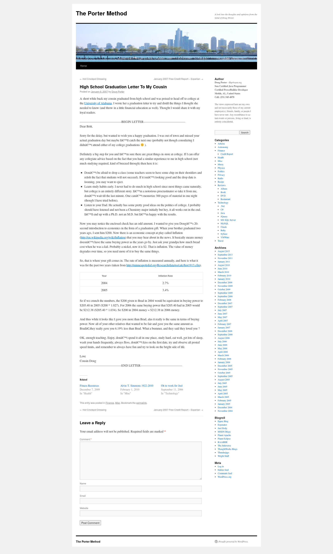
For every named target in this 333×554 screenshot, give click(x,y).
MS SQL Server (228, 219)
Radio (220, 178)
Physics (221, 167)
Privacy (221, 174)
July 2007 (222, 310)
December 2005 (225, 365)
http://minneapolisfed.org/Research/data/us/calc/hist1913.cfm (163, 265)
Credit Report (227, 153)
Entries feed (223, 469)
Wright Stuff (223, 455)
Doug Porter (118, 91)
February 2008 (224, 299)
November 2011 (225, 258)
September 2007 (225, 306)
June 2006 (222, 344)
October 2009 (224, 289)
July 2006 (222, 341)
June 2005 (222, 386)
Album (224, 188)
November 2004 (225, 410)
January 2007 (224, 327)
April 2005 (223, 393)
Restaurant (225, 199)
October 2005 (224, 372)
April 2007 (223, 320)
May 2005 (222, 389)
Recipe (221, 181)
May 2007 (222, 317)
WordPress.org (224, 476)
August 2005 (224, 379)
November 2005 (225, 369)
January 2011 (224, 261)
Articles (221, 143)
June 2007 (222, 313)
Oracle (224, 226)
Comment (86, 439)
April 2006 (223, 351)
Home (83, 65)
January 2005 (224, 403)
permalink (141, 402)
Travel (220, 240)
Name (83, 483)
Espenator (222, 424)
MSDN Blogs (224, 431)
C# (222, 209)
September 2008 (225, 296)
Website (84, 508)
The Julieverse (224, 445)
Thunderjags (223, 452)
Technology (223, 202)
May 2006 (222, 348)
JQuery (224, 216)
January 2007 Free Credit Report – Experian (178, 78)
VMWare (225, 237)
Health (221, 157)
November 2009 (225, 285)
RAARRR (222, 442)
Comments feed (225, 473)
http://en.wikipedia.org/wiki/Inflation (103, 237)
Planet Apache (224, 435)
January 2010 (224, 278)
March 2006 (223, 355)
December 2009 (225, 282)
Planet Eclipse (224, 438)
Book (223, 192)
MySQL (224, 223)
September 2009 (225, 292)
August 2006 (224, 337)
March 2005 (223, 396)
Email (83, 495)
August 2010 (224, 264)
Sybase (224, 233)
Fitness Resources (89, 385)
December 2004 (225, 407)
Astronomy (223, 146)
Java (223, 212)
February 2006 (224, 358)
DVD (223, 195)
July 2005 (222, 383)
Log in (221, 466)
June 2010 (222, 268)
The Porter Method (101, 13)
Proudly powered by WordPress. (233, 541)
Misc (117, 402)
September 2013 (225, 254)
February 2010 (224, 275)
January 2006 (224, 362)
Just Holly (222, 428)
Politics (221, 171)
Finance (110, 402)
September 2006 (225, 334)
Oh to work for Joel (171, 385)
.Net (223, 205)
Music (221, 164)
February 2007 (224, 323)
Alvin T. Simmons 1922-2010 (136, 385)
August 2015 (224, 251)
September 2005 (225, 376)
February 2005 (224, 400)
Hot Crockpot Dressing (93, 78)
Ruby (223, 230)
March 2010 (223, 271)
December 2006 (225, 330)
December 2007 (225, 303)
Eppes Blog (223, 421)
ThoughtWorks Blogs (227, 448)
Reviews (222, 185)
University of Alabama (98, 103)
